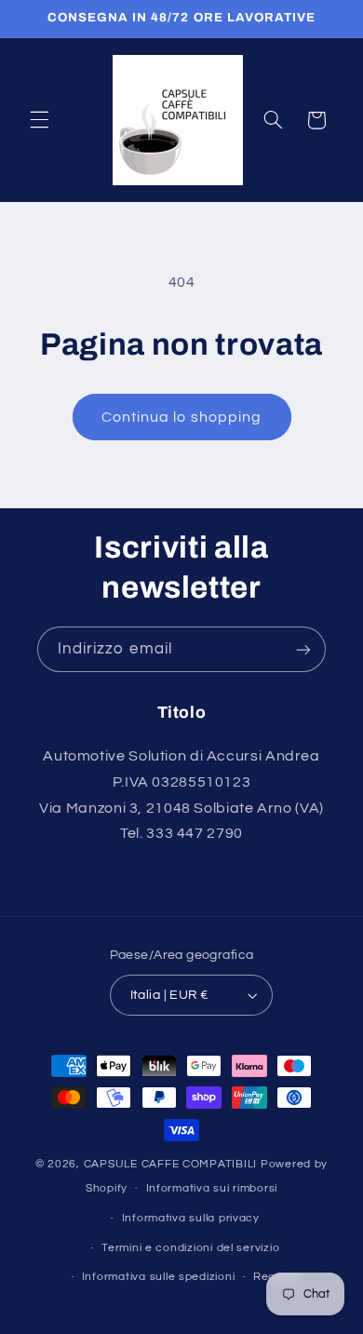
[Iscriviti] (303, 649)
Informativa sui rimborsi (212, 1188)
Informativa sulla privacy (191, 1218)
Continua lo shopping (181, 417)
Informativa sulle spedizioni (158, 1277)
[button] (39, 120)
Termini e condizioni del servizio (190, 1248)
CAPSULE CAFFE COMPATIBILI (172, 1164)
